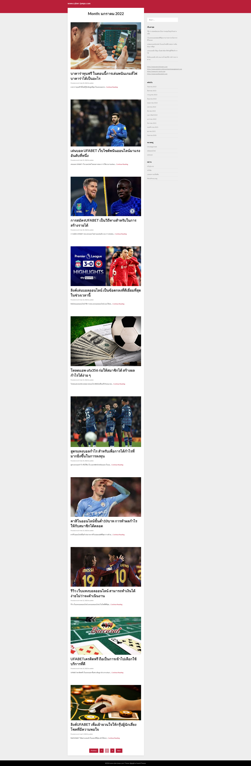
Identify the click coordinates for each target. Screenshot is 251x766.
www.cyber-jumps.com (79, 3)
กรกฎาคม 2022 (152, 95)
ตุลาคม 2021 (151, 131)
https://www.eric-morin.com (156, 71)
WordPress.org (152, 178)
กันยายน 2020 (151, 135)
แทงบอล (150, 155)
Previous (94, 750)
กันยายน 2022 (151, 87)
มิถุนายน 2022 (151, 99)
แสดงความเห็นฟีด (153, 174)
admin (92, 83)
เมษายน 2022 (151, 107)
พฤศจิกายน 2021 (152, 127)
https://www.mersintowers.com (157, 67)
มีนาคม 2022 (151, 111)
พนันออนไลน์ (151, 151)
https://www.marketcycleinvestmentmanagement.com (164, 69)
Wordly (132, 763)
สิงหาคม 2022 (151, 91)
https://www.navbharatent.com (157, 74)
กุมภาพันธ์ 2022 (152, 115)
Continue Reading (112, 87)
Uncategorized (152, 147)
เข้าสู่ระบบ (150, 166)
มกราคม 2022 (151, 119)
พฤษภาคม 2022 (152, 103)
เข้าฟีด (149, 170)
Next (119, 750)
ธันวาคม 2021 (151, 123)
